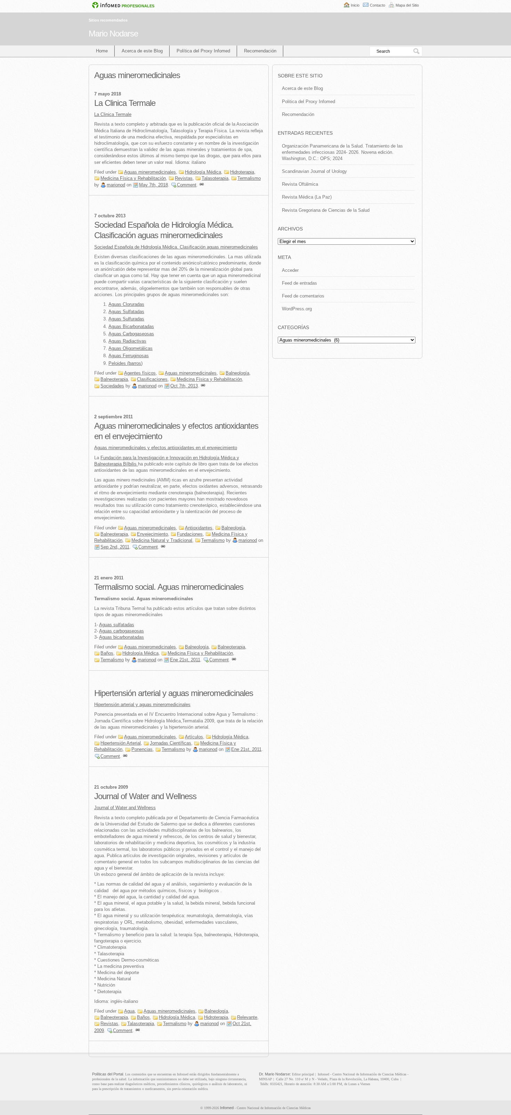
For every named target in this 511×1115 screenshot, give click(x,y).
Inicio (355, 5)
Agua (129, 1011)
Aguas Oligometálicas (130, 348)
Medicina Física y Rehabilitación (133, 178)
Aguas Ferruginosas (128, 355)
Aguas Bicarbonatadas (131, 326)
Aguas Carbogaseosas (131, 333)
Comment (186, 184)
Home (102, 50)
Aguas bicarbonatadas (121, 637)
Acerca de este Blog (142, 50)
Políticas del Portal (107, 1074)
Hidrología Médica (203, 172)
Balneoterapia (114, 379)
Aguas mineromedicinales (150, 172)
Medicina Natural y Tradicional (161, 540)
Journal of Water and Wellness (145, 796)
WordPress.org (297, 308)
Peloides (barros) (125, 363)
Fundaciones (190, 534)
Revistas (184, 178)
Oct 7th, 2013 (184, 385)
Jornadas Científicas (170, 743)
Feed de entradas (299, 283)
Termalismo (249, 178)
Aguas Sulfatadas (126, 311)
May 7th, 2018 (153, 184)
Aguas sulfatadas (116, 624)
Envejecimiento (152, 534)
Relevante (247, 1017)
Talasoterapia (215, 178)
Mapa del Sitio (407, 5)
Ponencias (142, 749)
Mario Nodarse (113, 33)
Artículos (194, 736)
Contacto (377, 5)
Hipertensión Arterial (120, 743)
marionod (116, 184)
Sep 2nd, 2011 (114, 547)
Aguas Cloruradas (126, 304)
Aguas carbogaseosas (121, 631)
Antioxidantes (198, 527)
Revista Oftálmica (300, 184)
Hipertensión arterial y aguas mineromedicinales (173, 693)
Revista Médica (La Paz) (307, 197)
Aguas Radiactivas (127, 341)
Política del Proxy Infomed (203, 50)
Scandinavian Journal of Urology (314, 171)
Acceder (290, 270)
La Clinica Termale (124, 103)
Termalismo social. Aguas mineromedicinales (168, 587)
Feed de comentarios (303, 296)
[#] (201, 184)
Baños (106, 653)
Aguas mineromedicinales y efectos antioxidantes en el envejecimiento (165, 447)
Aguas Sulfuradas (126, 318)
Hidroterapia (242, 172)
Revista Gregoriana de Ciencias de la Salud (326, 210)
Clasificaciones (152, 379)
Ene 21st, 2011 (185, 659)
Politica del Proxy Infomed (308, 101)
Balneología (237, 373)
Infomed (227, 1108)
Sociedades (112, 385)
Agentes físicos (140, 373)
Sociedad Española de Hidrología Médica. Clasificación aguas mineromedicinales (176, 247)
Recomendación (260, 50)
